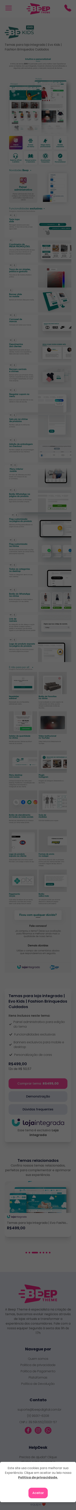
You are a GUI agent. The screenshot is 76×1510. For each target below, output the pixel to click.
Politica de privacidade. (38, 1477)
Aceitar (38, 1493)
